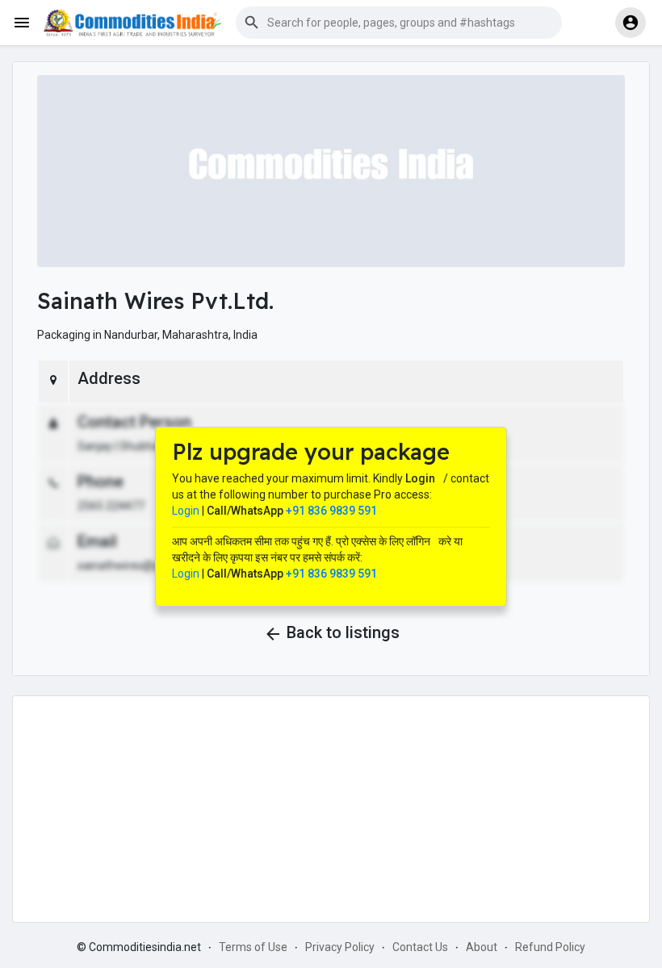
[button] (399, 22)
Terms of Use (253, 947)
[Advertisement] (331, 809)
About (481, 947)
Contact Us (420, 947)
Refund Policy (550, 947)
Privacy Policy (340, 947)
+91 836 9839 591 (331, 510)
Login (185, 510)
